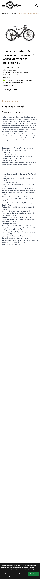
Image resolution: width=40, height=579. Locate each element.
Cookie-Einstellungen (7, 575)
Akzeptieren (33, 574)
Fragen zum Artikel (13, 107)
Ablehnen (22, 574)
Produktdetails (10, 101)
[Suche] (36, 5)
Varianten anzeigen (13, 112)
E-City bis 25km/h (10, 13)
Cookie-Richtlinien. (31, 570)
